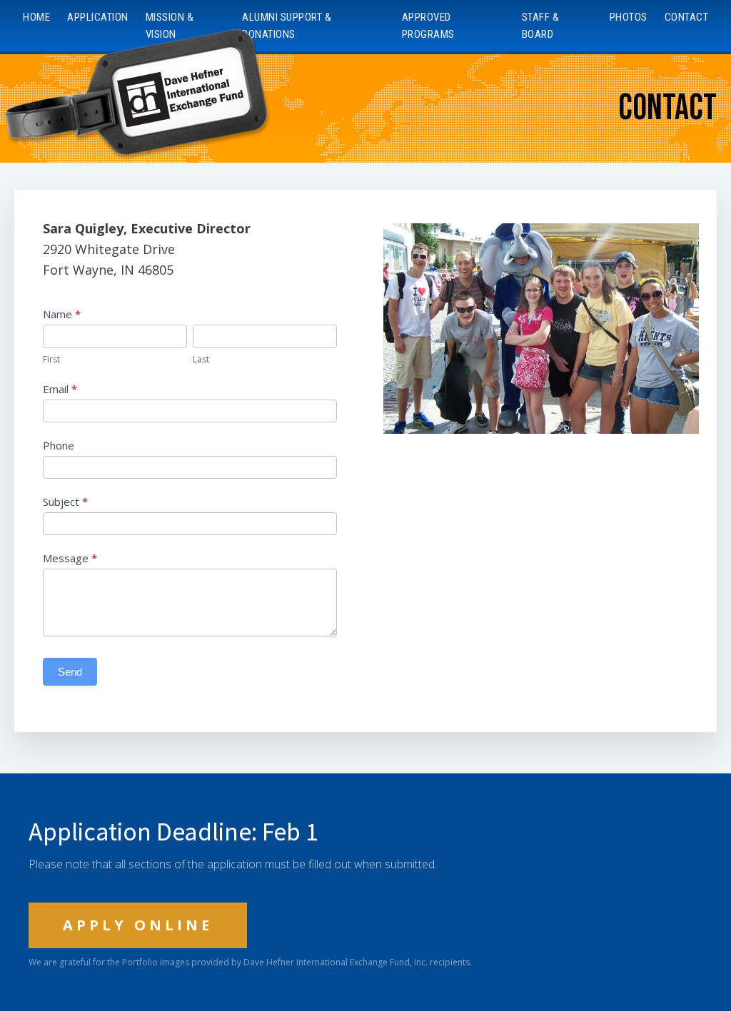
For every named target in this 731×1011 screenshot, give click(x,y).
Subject (65, 501)
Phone (58, 445)
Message (70, 558)
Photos (628, 17)
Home (36, 17)
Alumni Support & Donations (286, 26)
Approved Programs (428, 26)
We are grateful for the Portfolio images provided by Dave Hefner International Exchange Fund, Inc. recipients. (250, 962)
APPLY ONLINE (138, 925)
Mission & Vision (170, 26)
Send (70, 672)
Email (60, 389)
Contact (687, 17)
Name (62, 314)
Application (97, 17)
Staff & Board (541, 26)
